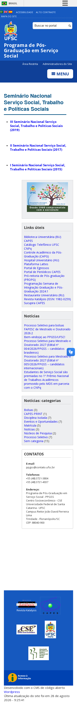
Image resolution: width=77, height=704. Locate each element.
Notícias (29, 429)
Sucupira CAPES (34, 303)
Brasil (13, 3)
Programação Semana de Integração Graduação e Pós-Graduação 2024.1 (43, 287)
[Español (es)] (10, 12)
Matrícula (30, 425)
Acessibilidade (24, 12)
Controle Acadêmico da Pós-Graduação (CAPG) (43, 254)
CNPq (28, 248)
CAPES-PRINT (33, 414)
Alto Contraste (46, 12)
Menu (62, 74)
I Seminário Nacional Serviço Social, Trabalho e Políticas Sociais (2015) (37, 167)
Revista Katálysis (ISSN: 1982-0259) (47, 299)
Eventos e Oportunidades (41, 421)
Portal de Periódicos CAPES (42, 272)
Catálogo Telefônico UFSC (41, 245)
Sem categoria (33, 441)
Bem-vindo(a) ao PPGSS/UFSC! (44, 337)
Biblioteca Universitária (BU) (42, 237)
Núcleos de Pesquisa (38, 433)
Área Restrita (30, 64)
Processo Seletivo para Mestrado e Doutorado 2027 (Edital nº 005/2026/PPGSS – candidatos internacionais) (47, 362)
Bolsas (28, 410)
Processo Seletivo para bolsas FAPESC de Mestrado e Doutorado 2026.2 (47, 329)
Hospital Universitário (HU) (41, 260)
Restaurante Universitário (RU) (44, 295)
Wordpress (12, 692)
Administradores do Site (57, 64)
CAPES (28, 241)
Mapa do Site (9, 16)
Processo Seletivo (36, 437)
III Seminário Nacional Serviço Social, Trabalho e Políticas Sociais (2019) (36, 126)
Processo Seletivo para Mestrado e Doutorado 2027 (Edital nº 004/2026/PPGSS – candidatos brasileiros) (47, 346)
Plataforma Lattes (36, 264)
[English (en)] (6, 12)
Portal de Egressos (36, 268)
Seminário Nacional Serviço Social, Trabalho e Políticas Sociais (33, 102)
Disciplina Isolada (35, 418)
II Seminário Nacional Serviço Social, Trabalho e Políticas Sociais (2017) (38, 147)
